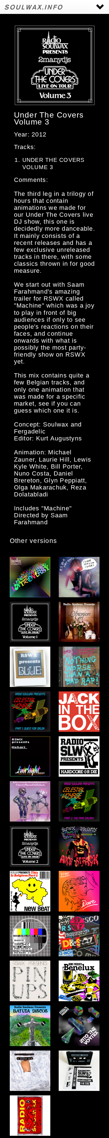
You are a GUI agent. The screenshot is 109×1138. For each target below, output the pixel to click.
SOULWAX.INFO (33, 7)
